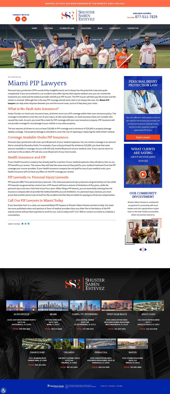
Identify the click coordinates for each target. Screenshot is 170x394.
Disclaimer (112, 386)
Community (114, 28)
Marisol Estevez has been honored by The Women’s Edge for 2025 (85, 3)
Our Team (48, 28)
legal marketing (80, 386)
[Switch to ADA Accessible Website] (3, 391)
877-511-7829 (146, 17)
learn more (143, 137)
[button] (140, 249)
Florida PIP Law (67, 28)
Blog (100, 28)
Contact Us (132, 28)
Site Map (119, 386)
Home (34, 28)
